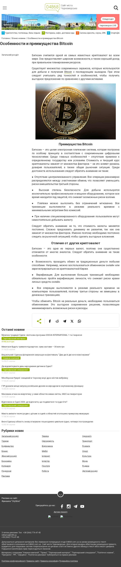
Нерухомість (48, 441)
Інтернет (46, 456)
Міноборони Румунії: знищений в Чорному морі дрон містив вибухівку (35, 378)
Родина (85, 466)
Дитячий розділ (90, 471)
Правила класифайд (49, 561)
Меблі (45, 451)
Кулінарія (6, 466)
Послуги (46, 466)
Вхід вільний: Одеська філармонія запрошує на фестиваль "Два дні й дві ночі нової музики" (46, 355)
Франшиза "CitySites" (11, 501)
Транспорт (87, 441)
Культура (86, 456)
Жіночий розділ (9, 456)
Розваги (86, 446)
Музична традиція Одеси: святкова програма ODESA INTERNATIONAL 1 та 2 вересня (42, 335)
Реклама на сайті (9, 498)
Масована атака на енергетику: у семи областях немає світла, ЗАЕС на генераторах (42, 394)
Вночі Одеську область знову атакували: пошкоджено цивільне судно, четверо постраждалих (47, 421)
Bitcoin (68, 71)
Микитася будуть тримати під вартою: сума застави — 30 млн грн (33, 347)
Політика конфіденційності (14, 561)
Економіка (7, 461)
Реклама (6, 476)
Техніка (45, 436)
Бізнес (5, 451)
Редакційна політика (68, 561)
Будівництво (8, 446)
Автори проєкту (60, 512)
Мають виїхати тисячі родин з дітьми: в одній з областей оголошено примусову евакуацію (45, 413)
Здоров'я (86, 436)
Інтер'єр (46, 461)
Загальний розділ (10, 436)
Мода (85, 461)
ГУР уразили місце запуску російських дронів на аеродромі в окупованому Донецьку (42, 386)
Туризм (5, 441)
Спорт (85, 451)
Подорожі (6, 471)
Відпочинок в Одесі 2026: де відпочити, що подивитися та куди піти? (34, 402)
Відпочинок (47, 446)
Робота (45, 471)
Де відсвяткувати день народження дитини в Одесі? (27, 366)
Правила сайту (33, 561)
